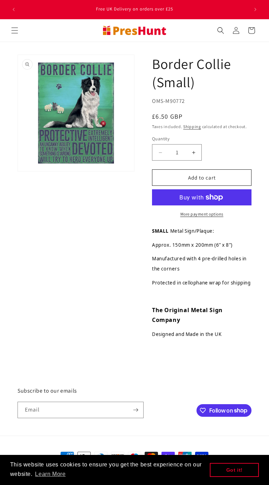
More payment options (201, 214)
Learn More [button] (50, 474)
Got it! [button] (234, 470)
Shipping (192, 126)
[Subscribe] (135, 410)
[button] (14, 30)
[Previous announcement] (13, 9)
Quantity (161, 139)
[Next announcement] (255, 9)
